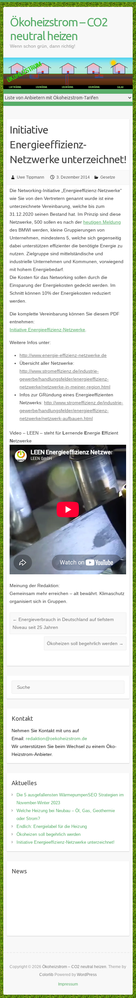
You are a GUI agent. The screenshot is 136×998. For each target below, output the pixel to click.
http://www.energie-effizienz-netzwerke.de (63, 355)
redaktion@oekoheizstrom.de (56, 738)
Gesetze (107, 177)
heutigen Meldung (102, 222)
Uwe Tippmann (30, 177)
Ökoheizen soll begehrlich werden (85, 643)
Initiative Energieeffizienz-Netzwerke (47, 329)
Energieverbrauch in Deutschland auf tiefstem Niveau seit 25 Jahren (63, 623)
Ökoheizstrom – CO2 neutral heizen (59, 28)
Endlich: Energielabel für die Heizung (52, 826)
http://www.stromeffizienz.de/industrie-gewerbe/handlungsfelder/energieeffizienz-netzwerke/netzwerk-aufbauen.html (71, 410)
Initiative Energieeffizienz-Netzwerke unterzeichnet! (66, 842)
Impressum (68, 984)
